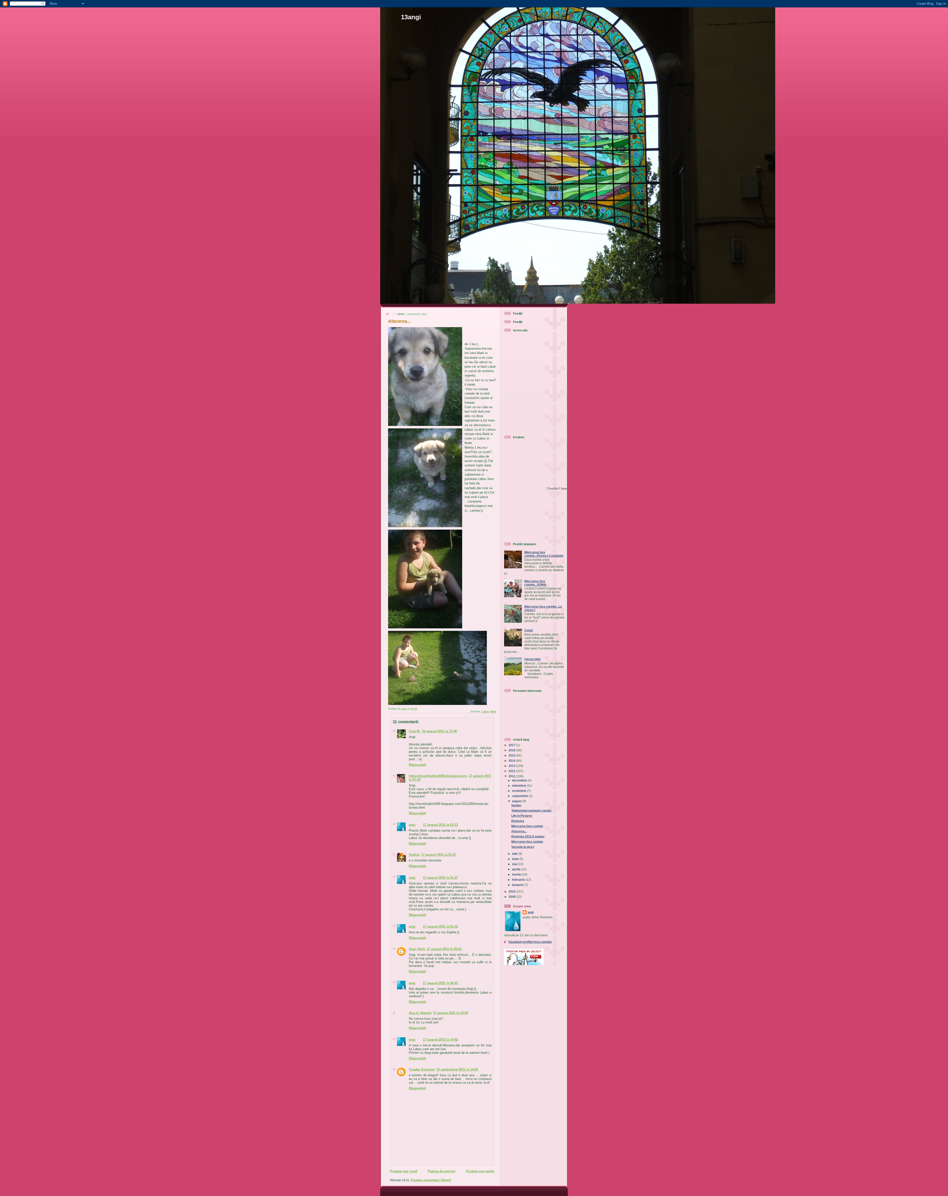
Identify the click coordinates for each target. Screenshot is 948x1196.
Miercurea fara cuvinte (527, 826)
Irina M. (414, 731)
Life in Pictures (521, 815)
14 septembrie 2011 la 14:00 (457, 1069)
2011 (512, 776)
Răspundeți (417, 765)
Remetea (517, 820)
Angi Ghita (417, 949)
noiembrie (519, 785)
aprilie (516, 869)
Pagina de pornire (441, 1171)
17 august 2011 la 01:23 (440, 825)
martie (517, 874)
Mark (493, 711)
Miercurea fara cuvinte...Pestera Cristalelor (544, 554)
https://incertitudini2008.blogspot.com (438, 776)
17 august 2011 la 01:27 (438, 855)
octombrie (519, 790)
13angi (411, 17)
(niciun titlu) (532, 659)
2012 (512, 771)
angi (412, 825)
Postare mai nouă (403, 1171)
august (517, 801)
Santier (516, 805)
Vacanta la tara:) (522, 846)
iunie (515, 858)
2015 (512, 755)
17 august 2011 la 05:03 (444, 949)
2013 (512, 765)
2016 (512, 750)
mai (515, 864)
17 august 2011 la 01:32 (440, 926)
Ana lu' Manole (420, 1013)
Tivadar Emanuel (422, 1069)
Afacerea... (519, 831)
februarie (519, 879)
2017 (512, 745)
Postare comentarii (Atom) (431, 1180)
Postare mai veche (480, 1171)
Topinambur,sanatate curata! (531, 810)
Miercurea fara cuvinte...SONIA (535, 582)
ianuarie (518, 884)
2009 (512, 896)
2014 (512, 760)
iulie (515, 853)
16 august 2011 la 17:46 (439, 731)
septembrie (520, 795)
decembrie (520, 780)
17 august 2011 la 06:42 (440, 983)
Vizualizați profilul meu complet (530, 941)
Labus (485, 711)
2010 (512, 891)
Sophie (414, 855)
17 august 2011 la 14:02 (440, 1039)
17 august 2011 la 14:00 (450, 1013)
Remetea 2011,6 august (527, 836)
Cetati (528, 630)
